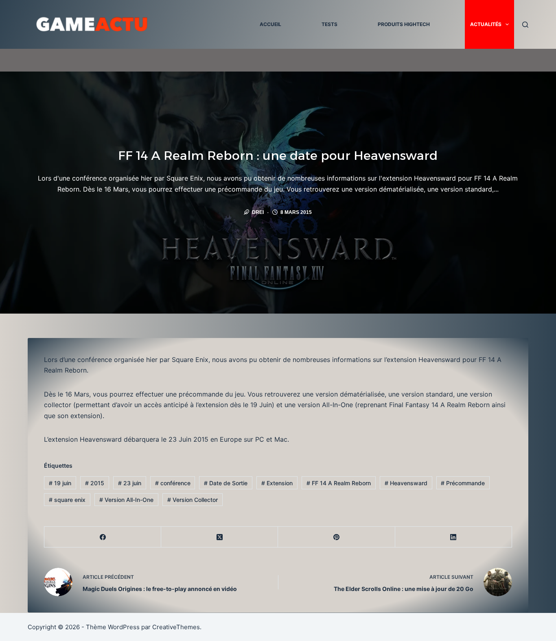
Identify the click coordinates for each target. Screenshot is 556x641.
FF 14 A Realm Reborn (338, 483)
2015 (94, 483)
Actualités (485, 24)
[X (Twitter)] (219, 537)
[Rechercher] (525, 25)
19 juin (60, 483)
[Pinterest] (336, 537)
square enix (67, 499)
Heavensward (406, 483)
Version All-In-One (126, 499)
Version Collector (192, 499)
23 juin (129, 483)
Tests (329, 24)
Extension (277, 483)
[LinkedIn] (453, 537)
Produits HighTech (404, 24)
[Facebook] (102, 537)
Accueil (270, 24)
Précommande (463, 483)
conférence (172, 483)
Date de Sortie (225, 483)
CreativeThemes (176, 627)
